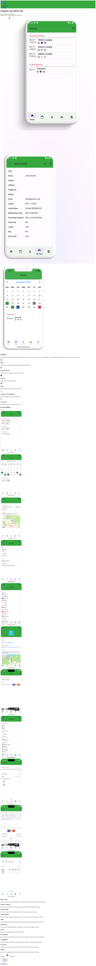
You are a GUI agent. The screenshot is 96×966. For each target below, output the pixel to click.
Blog (4, 6)
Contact (4, 7)
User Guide (5, 5)
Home (4, 958)
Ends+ (5, 3)
